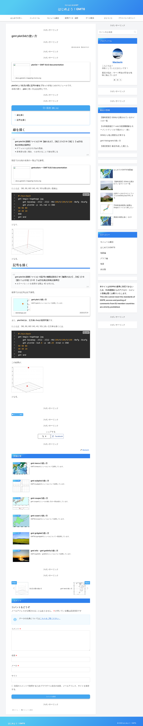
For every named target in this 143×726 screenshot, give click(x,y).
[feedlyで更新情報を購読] (117, 79)
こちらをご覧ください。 (50, 618)
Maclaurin (117, 62)
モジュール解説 (18, 414)
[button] (135, 32)
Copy (87, 195)
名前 (14, 655)
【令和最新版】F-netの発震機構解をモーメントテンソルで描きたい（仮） (116, 128)
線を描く (20, 115)
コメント (16, 629)
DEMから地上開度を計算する (112, 135)
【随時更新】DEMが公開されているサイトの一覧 (117, 119)
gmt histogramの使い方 (110, 141)
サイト (14, 676)
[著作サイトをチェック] (114, 79)
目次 (48, 108)
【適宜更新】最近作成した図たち (114, 146)
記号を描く (21, 120)
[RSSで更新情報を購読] (120, 79)
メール (15, 665)
